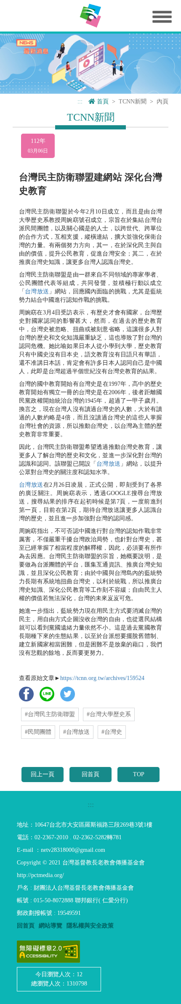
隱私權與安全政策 (90, 925)
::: (80, 101)
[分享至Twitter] (67, 693)
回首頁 (90, 774)
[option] (90, 64)
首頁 (102, 101)
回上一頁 (42, 774)
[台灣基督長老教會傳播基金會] (90, 16)
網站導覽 (50, 925)
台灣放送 (37, 291)
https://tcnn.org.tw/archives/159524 (102, 678)
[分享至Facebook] (26, 693)
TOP (138, 774)
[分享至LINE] (47, 693)
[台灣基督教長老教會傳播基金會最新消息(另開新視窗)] (90, 63)
